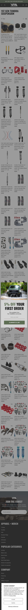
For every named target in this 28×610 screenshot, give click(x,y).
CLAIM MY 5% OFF (14, 322)
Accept (13, 599)
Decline (13, 603)
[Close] (25, 284)
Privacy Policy (12, 595)
